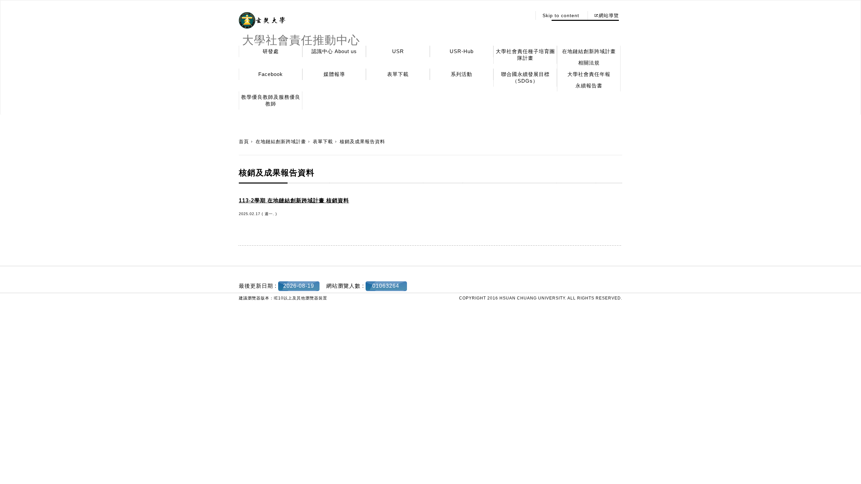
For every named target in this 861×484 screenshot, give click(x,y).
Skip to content (560, 15)
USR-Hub (462, 51)
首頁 (244, 141)
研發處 (271, 51)
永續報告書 (588, 85)
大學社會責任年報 (588, 74)
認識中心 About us (334, 51)
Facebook (270, 74)
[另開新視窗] (262, 20)
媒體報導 (334, 74)
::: (524, 15)
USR (398, 51)
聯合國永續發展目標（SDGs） (525, 77)
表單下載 (398, 74)
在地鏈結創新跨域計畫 (589, 51)
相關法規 (589, 63)
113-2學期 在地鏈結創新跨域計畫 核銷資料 (294, 200)
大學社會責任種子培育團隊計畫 (525, 54)
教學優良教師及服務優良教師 (270, 100)
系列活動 (461, 74)
